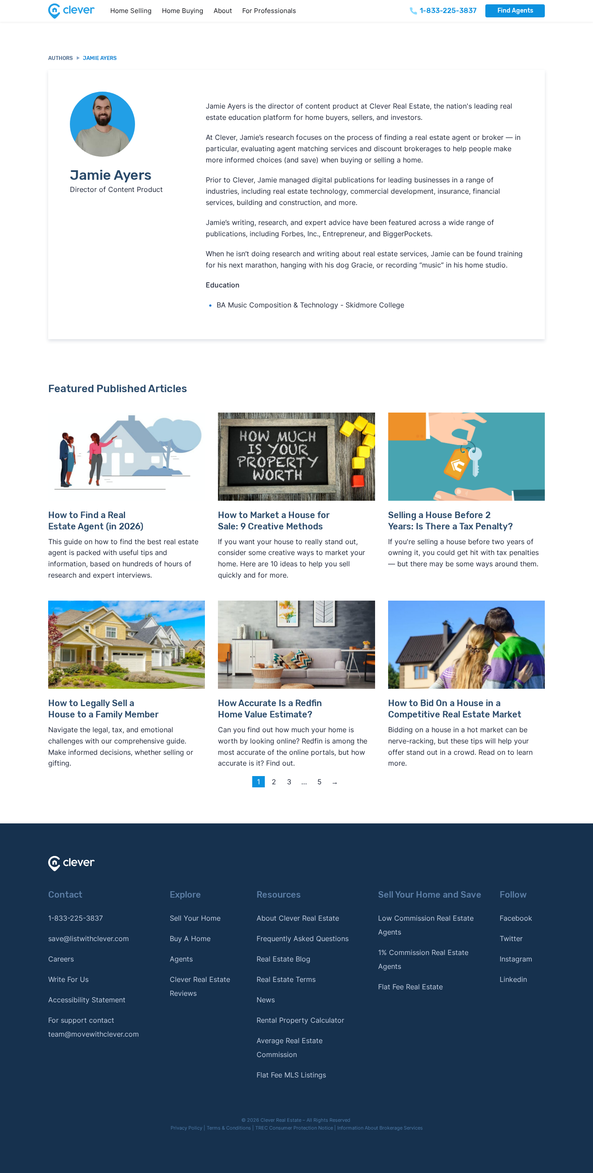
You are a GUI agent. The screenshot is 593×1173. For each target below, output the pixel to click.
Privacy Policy (186, 1128)
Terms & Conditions (229, 1128)
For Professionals (269, 11)
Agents (181, 959)
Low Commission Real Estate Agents (426, 925)
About (223, 11)
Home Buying (182, 11)
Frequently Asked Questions (303, 938)
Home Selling (131, 11)
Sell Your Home (195, 918)
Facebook (516, 918)
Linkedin (513, 979)
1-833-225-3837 (75, 918)
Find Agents (515, 10)
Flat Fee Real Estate (410, 986)
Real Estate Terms (286, 979)
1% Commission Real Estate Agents (423, 959)
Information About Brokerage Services (380, 1128)
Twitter (511, 938)
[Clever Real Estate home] (76, 11)
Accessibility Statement (86, 999)
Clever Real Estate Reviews (200, 986)
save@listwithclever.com (88, 938)
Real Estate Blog (283, 959)
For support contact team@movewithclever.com (93, 1027)
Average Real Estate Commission (290, 1047)
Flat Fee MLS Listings (291, 1075)
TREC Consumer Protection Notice (294, 1128)
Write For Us (68, 979)
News (266, 999)
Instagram (516, 959)
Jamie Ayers (100, 58)
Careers (61, 959)
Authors (60, 58)
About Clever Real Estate (298, 918)
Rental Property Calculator (300, 1020)
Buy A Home (190, 938)
